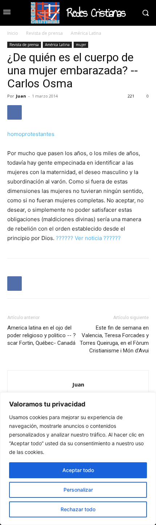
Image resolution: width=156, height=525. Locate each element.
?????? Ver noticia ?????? (88, 238)
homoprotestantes (30, 134)
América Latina (86, 33)
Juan (21, 96)
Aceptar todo (78, 470)
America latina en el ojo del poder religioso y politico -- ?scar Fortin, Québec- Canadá (41, 335)
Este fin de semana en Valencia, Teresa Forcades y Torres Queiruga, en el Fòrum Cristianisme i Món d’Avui (114, 339)
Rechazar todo (78, 509)
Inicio (12, 33)
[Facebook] (14, 112)
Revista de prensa (44, 33)
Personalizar (78, 490)
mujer (81, 44)
